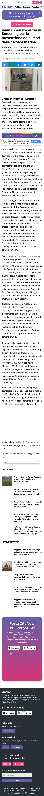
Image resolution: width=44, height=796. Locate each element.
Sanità (5, 457)
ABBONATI (35, 2)
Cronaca (26, 7)
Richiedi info (8, 731)
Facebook (16, 747)
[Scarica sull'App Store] (13, 648)
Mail (5, 747)
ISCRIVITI (17, 780)
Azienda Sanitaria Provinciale (14, 453)
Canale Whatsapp (26, 442)
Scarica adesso (22, 24)
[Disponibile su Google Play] (29, 648)
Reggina (35, 7)
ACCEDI (20, 764)
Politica (18, 7)
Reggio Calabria (34, 453)
